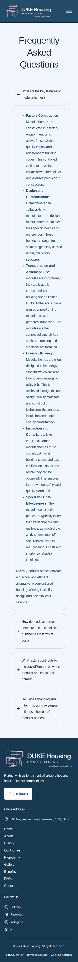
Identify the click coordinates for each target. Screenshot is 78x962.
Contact (9, 886)
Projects (10, 857)
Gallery (9, 864)
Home (8, 829)
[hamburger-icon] (69, 11)
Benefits (10, 871)
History (9, 843)
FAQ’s (8, 878)
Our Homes (12, 850)
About (8, 836)
